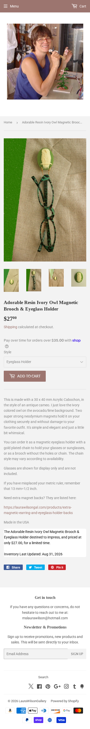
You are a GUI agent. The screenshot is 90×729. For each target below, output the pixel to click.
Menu (14, 6)
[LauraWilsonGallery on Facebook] (39, 687)
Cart (82, 6)
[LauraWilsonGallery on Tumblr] (74, 687)
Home (8, 122)
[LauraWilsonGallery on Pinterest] (47, 687)
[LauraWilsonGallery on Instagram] (66, 687)
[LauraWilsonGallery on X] (31, 688)
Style (7, 352)
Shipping (10, 327)
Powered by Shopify (65, 701)
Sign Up (77, 654)
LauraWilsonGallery (32, 701)
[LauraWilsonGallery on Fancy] (82, 687)
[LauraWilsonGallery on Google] (57, 687)
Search (43, 677)
